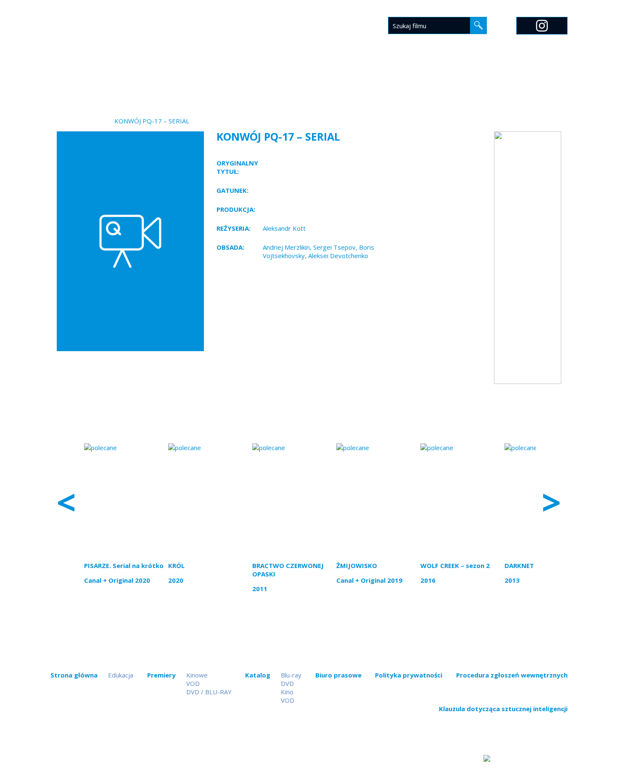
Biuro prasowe (361, 79)
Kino (287, 692)
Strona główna (212, 79)
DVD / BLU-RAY (209, 692)
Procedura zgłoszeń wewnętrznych (512, 675)
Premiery (266, 79)
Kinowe (197, 675)
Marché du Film (541, 79)
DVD (287, 683)
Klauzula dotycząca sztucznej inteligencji (503, 708)
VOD (193, 683)
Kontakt (487, 79)
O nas (451, 79)
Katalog (308, 79)
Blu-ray (291, 675)
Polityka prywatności (408, 675)
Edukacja (414, 79)
